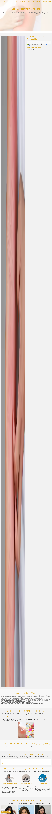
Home (28, 43)
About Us (49, 1)
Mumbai (33, 43)
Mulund (38, 43)
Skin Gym (45, 1)
